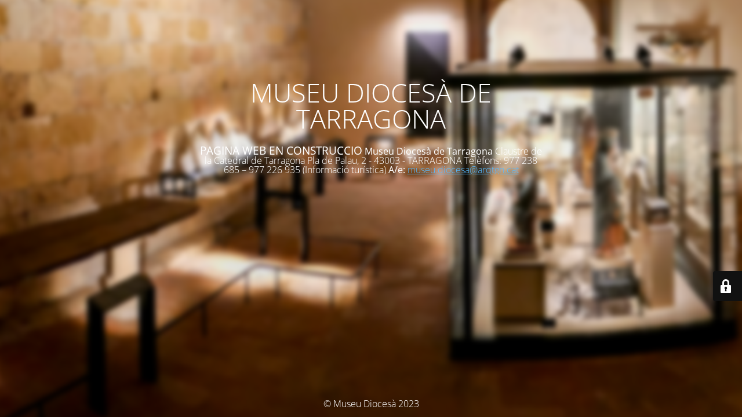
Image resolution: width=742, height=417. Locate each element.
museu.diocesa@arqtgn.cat (463, 169)
